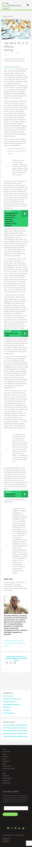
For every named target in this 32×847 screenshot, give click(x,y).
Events (4, 754)
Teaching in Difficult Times (12, 658)
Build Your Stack (8, 696)
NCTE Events (7, 707)
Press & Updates (7, 778)
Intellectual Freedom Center (12, 699)
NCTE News (6, 710)
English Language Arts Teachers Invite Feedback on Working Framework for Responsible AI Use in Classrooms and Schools (16, 733)
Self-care (22, 656)
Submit (10, 814)
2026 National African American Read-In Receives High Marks (16, 730)
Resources (6, 756)
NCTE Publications (9, 713)
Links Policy (6, 840)
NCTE (5, 53)
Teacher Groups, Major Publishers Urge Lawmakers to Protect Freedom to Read (16, 736)
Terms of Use (6, 841)
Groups (5, 759)
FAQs (4, 763)
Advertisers (6, 780)
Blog (4, 771)
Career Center (6, 783)
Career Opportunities (9, 768)
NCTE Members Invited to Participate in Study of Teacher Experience (16, 728)
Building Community (12, 656)
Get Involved (6, 751)
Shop (4, 773)
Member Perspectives (9, 701)
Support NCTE (7, 766)
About (4, 749)
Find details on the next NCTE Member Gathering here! (14, 643)
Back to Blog (7, 16)
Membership (6, 761)
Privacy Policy (6, 838)
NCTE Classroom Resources (11, 704)
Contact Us (6, 775)
